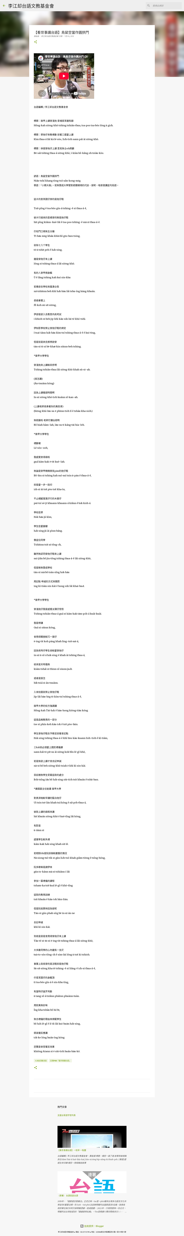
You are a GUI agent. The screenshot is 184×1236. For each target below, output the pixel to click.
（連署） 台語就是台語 (67, 1195)
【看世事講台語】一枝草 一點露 (71, 1150)
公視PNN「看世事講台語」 (60, 1061)
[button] (35, 42)
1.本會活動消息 (41, 1061)
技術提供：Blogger (94, 1226)
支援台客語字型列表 (66, 1115)
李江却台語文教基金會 (31, 5)
